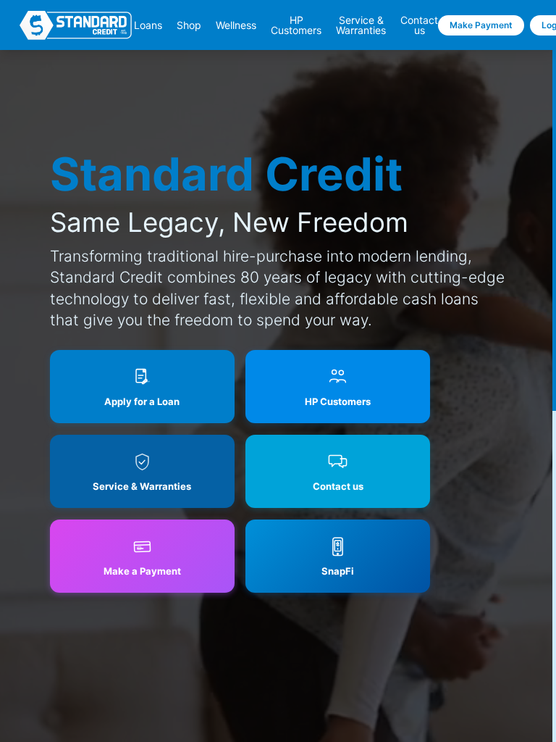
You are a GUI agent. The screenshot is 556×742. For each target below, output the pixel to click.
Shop (189, 25)
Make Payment (481, 25)
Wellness (236, 25)
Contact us (419, 25)
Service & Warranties (361, 25)
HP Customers (296, 25)
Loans (148, 25)
